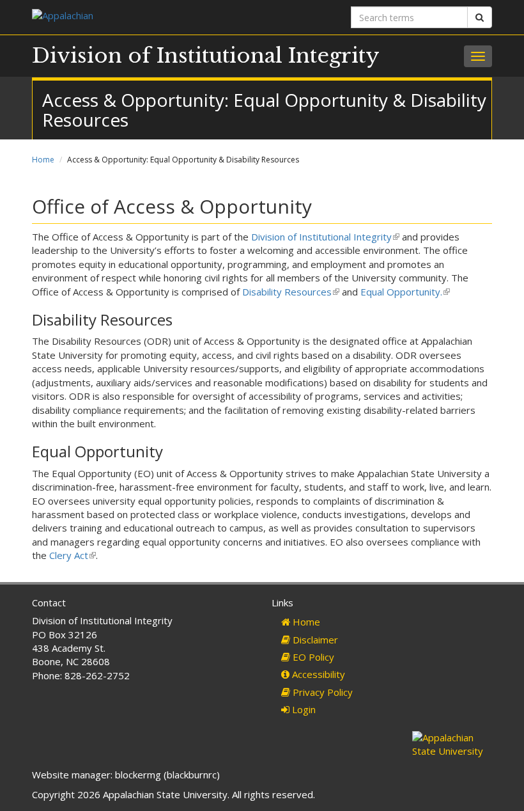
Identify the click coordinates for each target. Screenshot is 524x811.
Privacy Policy (321, 692)
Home (43, 159)
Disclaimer (314, 639)
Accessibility (317, 674)
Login (302, 709)
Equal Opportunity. (404, 291)
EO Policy (312, 656)
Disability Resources (289, 291)
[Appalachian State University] (142, 17)
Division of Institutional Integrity (206, 55)
